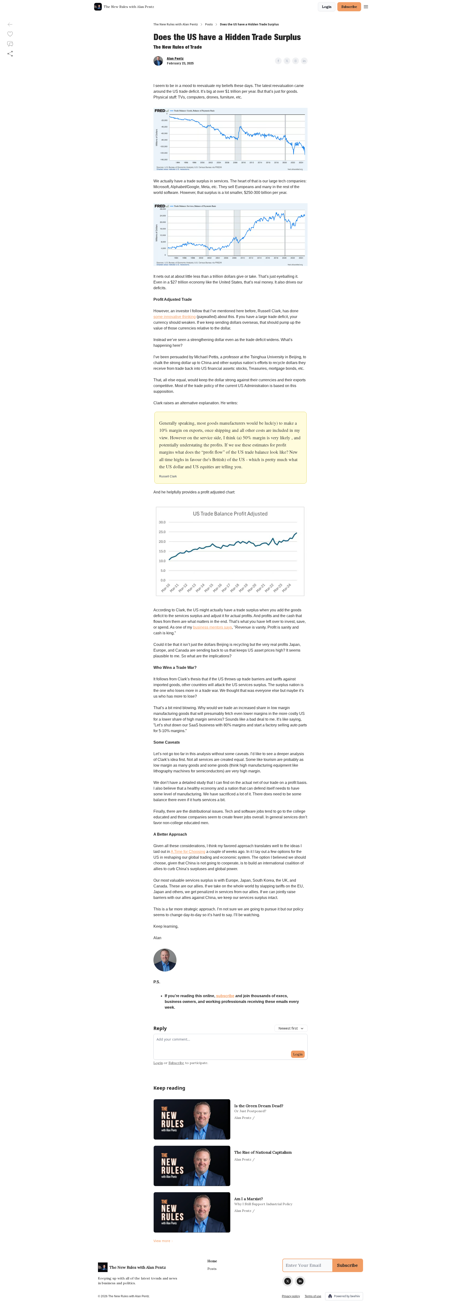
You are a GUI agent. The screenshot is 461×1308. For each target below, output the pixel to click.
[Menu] (366, 6)
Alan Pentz (175, 58)
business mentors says (212, 627)
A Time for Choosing (188, 852)
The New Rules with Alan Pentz (175, 24)
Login (326, 7)
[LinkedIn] (300, 1281)
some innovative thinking (174, 317)
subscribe (225, 996)
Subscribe (349, 7)
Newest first (288, 1028)
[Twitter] (287, 1281)
